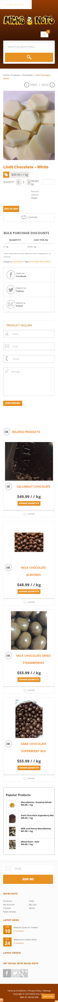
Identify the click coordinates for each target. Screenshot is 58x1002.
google (24, 973)
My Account (9, 904)
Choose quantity (29, 503)
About (32, 908)
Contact (7, 908)
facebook (7, 973)
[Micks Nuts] (29, 17)
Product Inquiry (19, 325)
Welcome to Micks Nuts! (25, 939)
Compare (32, 217)
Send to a (20, 304)
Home (6, 75)
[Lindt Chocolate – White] (29, 125)
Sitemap (47, 990)
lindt (42, 261)
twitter (15, 973)
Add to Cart (11, 208)
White (48, 261)
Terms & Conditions (16, 990)
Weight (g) (35, 182)
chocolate (34, 261)
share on (21, 275)
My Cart (33, 904)
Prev (33, 85)
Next (45, 85)
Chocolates (27, 75)
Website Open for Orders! (26, 927)
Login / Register (15, 4)
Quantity (8, 182)
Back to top (48, 996)
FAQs (31, 901)
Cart (44, 34)
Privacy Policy (34, 990)
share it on (21, 289)
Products (15, 75)
